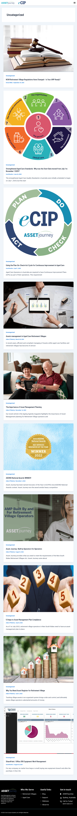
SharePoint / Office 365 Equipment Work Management (26, 761)
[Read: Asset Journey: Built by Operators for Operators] (38, 518)
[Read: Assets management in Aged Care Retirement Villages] (38, 305)
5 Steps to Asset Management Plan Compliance (23, 620)
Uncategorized (10, 75)
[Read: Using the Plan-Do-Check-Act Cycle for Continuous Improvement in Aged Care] (38, 222)
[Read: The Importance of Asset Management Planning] (38, 376)
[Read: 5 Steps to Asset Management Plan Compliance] (38, 588)
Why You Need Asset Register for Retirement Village (25, 690)
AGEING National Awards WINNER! (18, 478)
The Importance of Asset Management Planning (24, 407)
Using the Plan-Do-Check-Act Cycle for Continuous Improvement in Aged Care (35, 265)
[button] (74, 2)
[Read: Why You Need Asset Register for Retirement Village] (38, 659)
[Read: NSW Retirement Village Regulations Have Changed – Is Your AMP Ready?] (38, 48)
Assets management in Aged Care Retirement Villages (26, 336)
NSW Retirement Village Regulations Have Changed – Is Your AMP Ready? (33, 79)
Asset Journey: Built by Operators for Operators (24, 549)
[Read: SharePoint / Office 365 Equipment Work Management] (38, 730)
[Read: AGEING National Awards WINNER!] (38, 447)
